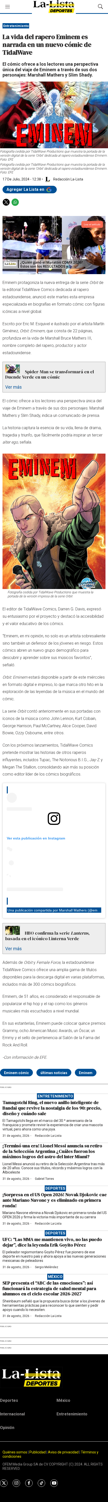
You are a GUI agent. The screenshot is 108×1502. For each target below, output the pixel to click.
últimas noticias (53, 1073)
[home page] (54, 1377)
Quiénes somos (15, 1452)
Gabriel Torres (44, 1179)
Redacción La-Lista (48, 1136)
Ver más (13, 387)
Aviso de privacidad (63, 1452)
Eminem (85, 1073)
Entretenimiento (16, 26)
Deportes (55, 1188)
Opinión (7, 1427)
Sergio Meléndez (46, 1267)
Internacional (12, 1414)
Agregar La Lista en (26, 189)
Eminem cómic (16, 1073)
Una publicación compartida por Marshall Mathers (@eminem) (57, 910)
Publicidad (37, 1452)
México (55, 1276)
